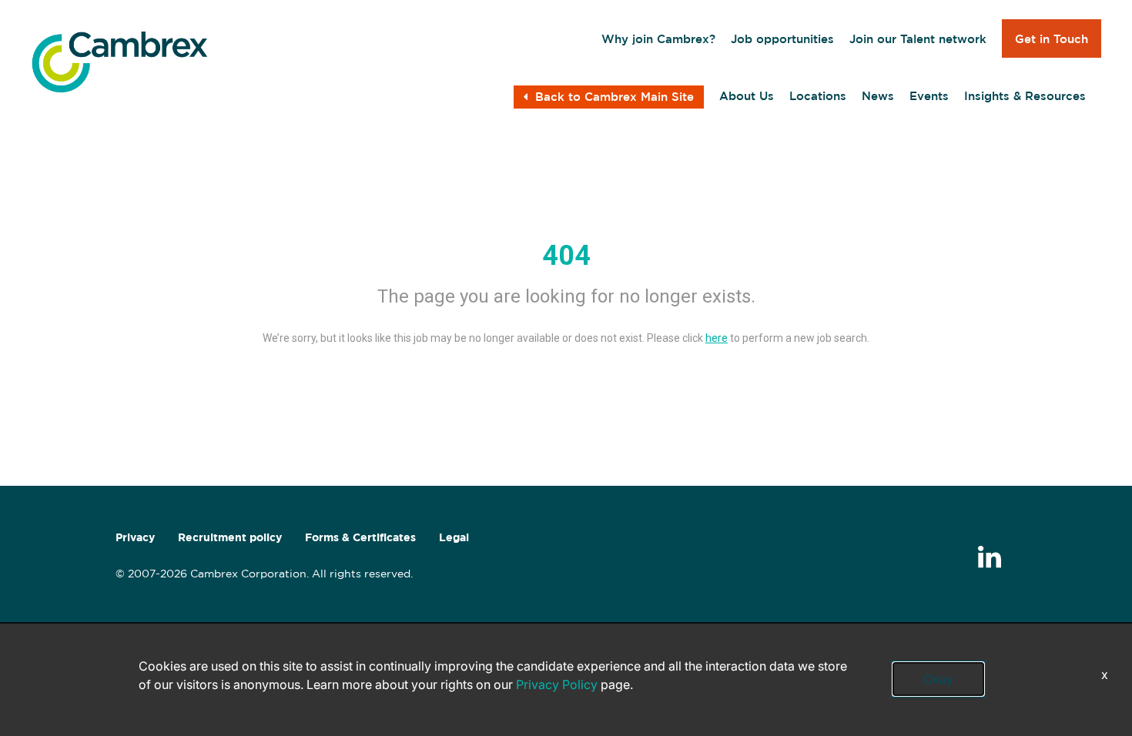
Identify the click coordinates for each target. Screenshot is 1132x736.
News (878, 95)
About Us (746, 95)
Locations (817, 95)
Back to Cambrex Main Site (614, 96)
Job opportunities (782, 38)
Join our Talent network (917, 38)
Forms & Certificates (360, 537)
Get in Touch (1051, 38)
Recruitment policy (230, 537)
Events (929, 95)
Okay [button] (938, 679)
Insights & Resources (1025, 95)
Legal (454, 537)
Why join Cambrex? (658, 38)
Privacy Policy (557, 684)
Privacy (135, 537)
